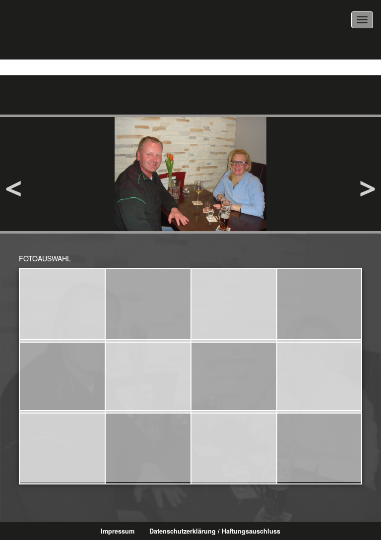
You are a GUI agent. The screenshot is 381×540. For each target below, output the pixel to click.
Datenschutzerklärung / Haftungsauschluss (214, 531)
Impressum (117, 531)
